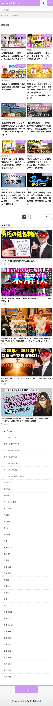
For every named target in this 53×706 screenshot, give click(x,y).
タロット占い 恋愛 (11, 463)
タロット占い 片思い (11, 470)
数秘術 (5, 424)
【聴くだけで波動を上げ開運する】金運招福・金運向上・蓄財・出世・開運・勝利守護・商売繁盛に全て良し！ (39, 198)
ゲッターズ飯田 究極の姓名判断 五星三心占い (18, 261)
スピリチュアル (10, 437)
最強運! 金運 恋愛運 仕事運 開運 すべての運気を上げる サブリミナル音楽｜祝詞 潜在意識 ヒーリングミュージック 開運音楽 (13, 198)
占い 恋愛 (7, 508)
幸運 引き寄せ (9, 547)
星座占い (7, 586)
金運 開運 (21, 35)
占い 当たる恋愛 (10, 502)
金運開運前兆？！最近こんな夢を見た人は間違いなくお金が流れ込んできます (13, 56)
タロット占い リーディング (14, 450)
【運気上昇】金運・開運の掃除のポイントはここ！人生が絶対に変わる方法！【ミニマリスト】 (13, 163)
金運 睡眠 (7, 638)
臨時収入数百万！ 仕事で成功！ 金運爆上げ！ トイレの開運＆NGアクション (39, 56)
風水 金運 (7, 677)
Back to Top (26, 690)
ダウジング (8, 483)
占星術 (6, 515)
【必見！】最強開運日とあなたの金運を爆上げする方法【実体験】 (13, 86)
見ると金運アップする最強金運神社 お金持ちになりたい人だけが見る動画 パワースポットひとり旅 (39, 163)
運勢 (5, 384)
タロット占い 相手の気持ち (14, 476)
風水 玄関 (7, 664)
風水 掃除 (7, 657)
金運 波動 (7, 631)
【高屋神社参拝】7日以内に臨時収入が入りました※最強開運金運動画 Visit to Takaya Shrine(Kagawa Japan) (13, 129)
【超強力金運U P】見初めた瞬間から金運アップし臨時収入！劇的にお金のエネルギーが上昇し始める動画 (39, 127)
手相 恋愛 (7, 567)
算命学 (6, 593)
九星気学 (7, 489)
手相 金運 (7, 573)
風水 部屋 (7, 670)
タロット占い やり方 (11, 444)
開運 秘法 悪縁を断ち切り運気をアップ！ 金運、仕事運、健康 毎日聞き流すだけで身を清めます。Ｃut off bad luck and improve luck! (39, 90)
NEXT (48, 217)
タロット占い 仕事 (11, 457)
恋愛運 (6, 560)
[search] (50, 10)
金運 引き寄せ (9, 625)
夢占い (6, 528)
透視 (5, 304)
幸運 (5, 541)
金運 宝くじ (8, 618)
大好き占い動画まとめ (33, 701)
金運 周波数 (8, 612)
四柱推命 (7, 521)
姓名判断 (6, 264)
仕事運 (6, 496)
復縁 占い (7, 554)
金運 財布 (7, 644)
